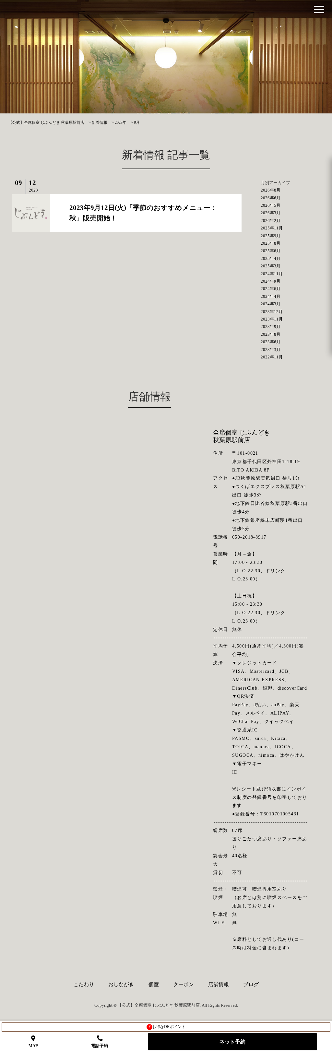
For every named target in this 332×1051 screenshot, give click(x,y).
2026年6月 (270, 197)
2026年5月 (270, 205)
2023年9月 (270, 326)
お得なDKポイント (167, 1026)
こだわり (83, 984)
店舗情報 (218, 984)
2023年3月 (270, 349)
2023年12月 (272, 311)
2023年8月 (270, 334)
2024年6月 (270, 288)
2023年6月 (270, 341)
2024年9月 (270, 281)
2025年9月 (270, 235)
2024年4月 (270, 296)
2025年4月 (270, 258)
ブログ (251, 984)
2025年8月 (270, 243)
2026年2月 (270, 220)
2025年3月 (270, 265)
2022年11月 (272, 357)
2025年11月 (272, 228)
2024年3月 (270, 303)
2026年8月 (270, 190)
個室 (153, 984)
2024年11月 (272, 273)
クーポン (183, 984)
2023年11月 (272, 319)
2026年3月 (270, 212)
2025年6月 (270, 250)
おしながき (121, 984)
